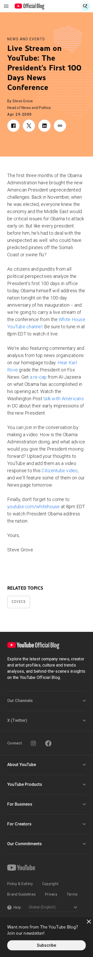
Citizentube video (60, 470)
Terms (72, 894)
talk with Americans (63, 398)
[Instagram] (33, 743)
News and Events (26, 39)
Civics (19, 601)
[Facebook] (48, 743)
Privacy (51, 894)
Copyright (50, 884)
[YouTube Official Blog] (29, 6)
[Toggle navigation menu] (6, 6)
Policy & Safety (20, 884)
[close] (89, 921)
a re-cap (38, 377)
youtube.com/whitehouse (33, 506)
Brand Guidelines (21, 894)
